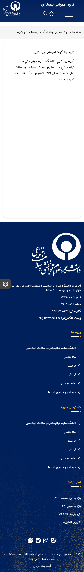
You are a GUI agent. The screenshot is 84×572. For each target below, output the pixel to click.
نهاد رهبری (70, 357)
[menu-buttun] (68, 14)
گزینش (72, 374)
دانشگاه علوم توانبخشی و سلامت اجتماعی (51, 348)
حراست (72, 366)
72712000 (66, 297)
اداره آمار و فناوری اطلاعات (61, 392)
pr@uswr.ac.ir (48, 318)
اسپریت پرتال (42, 566)
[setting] (5, 284)
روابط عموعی (68, 383)
